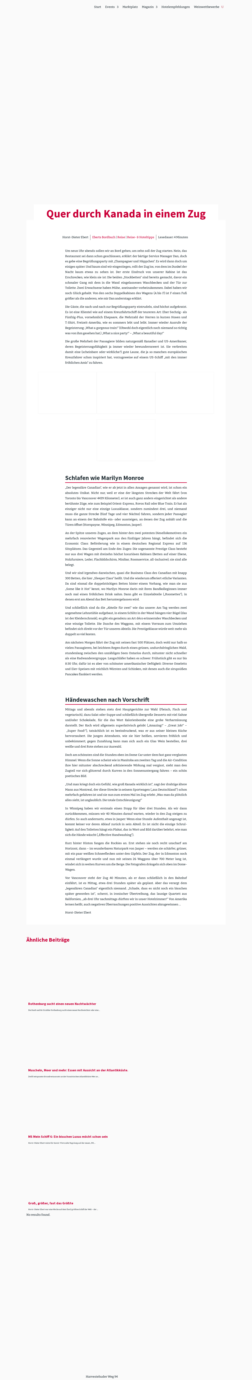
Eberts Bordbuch (103, 237)
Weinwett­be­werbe (206, 7)
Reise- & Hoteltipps (140, 237)
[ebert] (126, 440)
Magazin (148, 7)
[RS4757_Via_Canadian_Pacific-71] (67, 392)
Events (110, 7)
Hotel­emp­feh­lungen (175, 7)
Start (97, 7)
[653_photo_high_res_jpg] (185, 392)
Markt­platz (130, 7)
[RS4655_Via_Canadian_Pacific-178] (126, 392)
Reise (121, 237)
